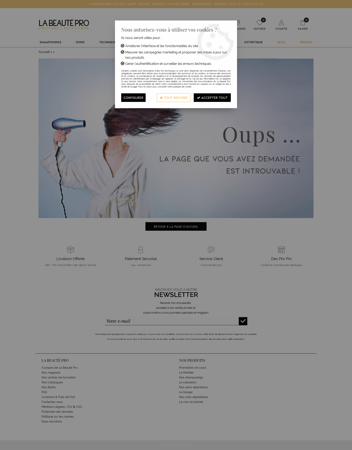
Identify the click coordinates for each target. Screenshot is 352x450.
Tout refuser (175, 97)
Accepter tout (214, 97)
